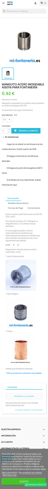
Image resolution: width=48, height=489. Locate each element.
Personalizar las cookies (30, 472)
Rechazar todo (10, 475)
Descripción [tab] (13, 198)
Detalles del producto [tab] (18, 203)
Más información (10, 472)
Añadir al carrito (26, 130)
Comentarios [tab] (33, 208)
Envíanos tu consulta (24, 396)
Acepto (24, 481)
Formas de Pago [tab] (15, 208)
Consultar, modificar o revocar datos (28, 410)
